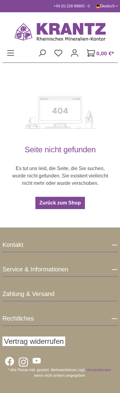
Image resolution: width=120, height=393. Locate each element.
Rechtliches (18, 318)
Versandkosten (98, 370)
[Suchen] (42, 53)
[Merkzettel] (58, 53)
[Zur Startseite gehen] (60, 31)
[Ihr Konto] (74, 53)
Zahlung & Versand (28, 293)
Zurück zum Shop (60, 202)
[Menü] (10, 53)
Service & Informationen (35, 269)
